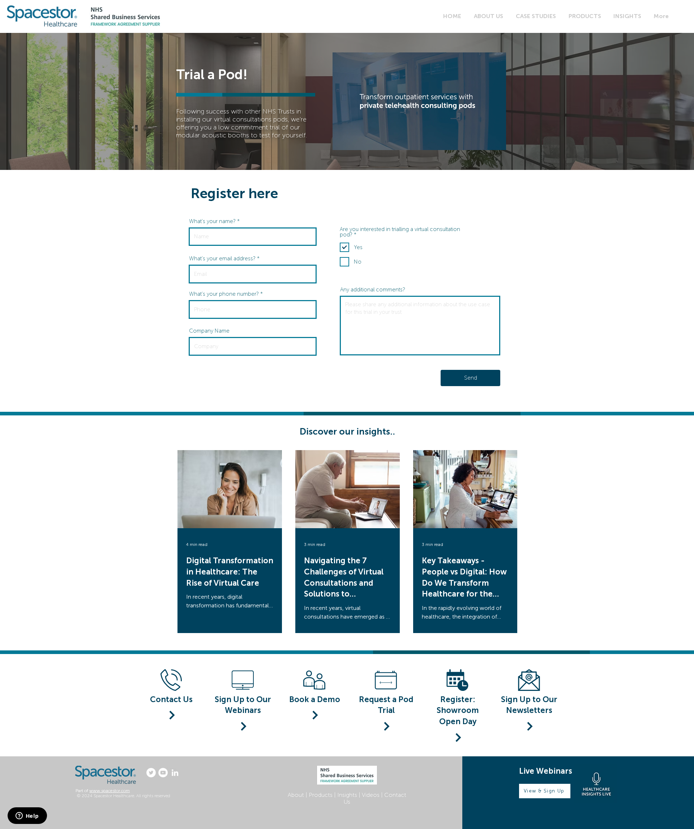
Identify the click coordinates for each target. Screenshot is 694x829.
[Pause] (342, 140)
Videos (371, 794)
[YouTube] (163, 772)
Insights (347, 794)
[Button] (243, 726)
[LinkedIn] (175, 772)
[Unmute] (354, 140)
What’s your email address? (222, 258)
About (296, 794)
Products (321, 794)
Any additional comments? (372, 289)
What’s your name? (212, 221)
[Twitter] (151, 772)
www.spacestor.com (109, 790)
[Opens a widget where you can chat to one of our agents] (27, 816)
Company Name (209, 331)
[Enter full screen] (496, 140)
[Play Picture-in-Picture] (484, 140)
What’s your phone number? (224, 294)
